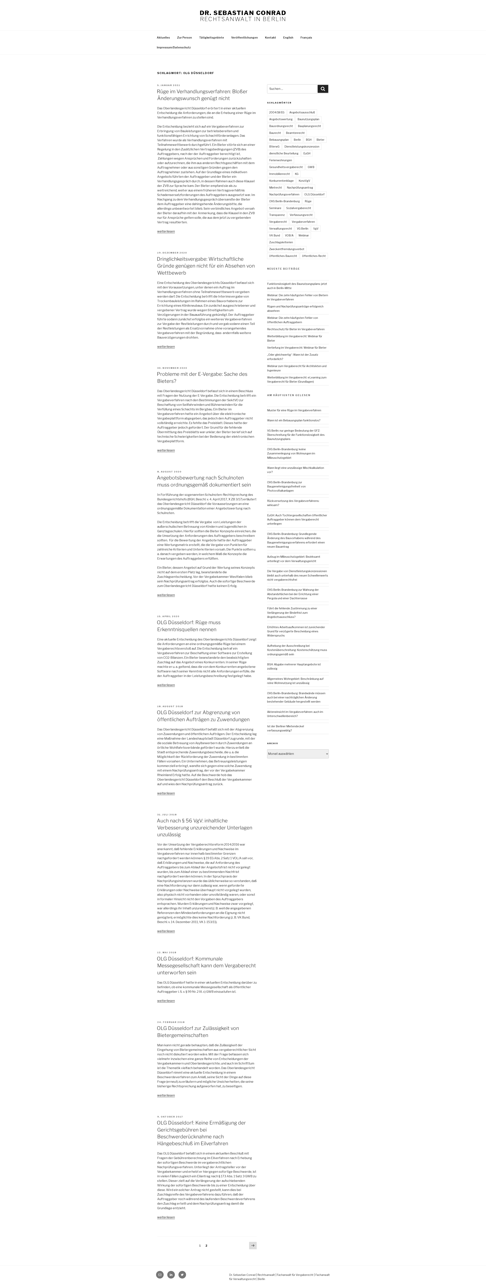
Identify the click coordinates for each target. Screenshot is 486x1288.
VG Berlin (302, 228)
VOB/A (289, 235)
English (288, 37)
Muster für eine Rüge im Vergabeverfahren (294, 410)
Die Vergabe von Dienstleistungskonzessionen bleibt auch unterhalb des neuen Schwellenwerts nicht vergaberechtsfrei (297, 575)
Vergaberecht (278, 221)
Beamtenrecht (295, 132)
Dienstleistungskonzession (301, 146)
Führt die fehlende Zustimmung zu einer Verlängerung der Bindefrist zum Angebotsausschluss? (292, 612)
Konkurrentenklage (281, 180)
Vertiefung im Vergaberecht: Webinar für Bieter (297, 347)
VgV (316, 228)
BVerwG (274, 146)
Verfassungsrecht (301, 214)
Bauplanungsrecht (309, 126)
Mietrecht (275, 187)
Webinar (303, 235)
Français (306, 37)
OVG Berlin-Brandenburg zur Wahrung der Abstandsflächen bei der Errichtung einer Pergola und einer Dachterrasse (293, 594)
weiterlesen (166, 231)
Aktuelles (163, 37)
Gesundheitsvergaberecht (286, 167)
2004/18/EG (276, 112)
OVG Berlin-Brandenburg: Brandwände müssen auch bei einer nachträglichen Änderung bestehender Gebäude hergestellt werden (296, 697)
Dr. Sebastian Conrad (243, 13)
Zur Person (184, 37)
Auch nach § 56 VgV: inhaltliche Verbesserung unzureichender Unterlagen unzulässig (204, 827)
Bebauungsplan (279, 139)
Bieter (320, 139)
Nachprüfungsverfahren (284, 194)
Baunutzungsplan (308, 119)
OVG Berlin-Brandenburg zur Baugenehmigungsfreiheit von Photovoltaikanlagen (286, 486)
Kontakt (270, 37)
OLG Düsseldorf (314, 194)
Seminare (275, 208)
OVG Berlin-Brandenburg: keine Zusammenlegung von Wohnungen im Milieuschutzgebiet (291, 453)
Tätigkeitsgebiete (211, 37)
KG (296, 173)
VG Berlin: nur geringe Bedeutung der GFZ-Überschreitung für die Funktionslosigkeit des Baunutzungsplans (296, 435)
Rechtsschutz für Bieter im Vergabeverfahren (296, 329)
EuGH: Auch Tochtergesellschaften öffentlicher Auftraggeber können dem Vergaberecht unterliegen (297, 519)
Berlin (297, 139)
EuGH (306, 153)
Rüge (308, 201)
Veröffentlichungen (244, 37)
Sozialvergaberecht (298, 208)
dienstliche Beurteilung (283, 153)
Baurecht (275, 132)
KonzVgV (304, 180)
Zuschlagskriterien (281, 242)
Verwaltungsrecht (280, 228)
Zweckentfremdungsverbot (286, 249)
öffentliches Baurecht (283, 255)
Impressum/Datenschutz (174, 47)
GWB (311, 167)
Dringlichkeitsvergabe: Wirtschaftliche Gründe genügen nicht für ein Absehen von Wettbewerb (206, 266)
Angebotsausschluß (302, 112)
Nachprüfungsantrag (300, 187)
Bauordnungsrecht (281, 126)
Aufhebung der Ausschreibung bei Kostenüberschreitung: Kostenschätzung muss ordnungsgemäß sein (297, 650)
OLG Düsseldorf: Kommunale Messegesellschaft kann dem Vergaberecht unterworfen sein (206, 965)
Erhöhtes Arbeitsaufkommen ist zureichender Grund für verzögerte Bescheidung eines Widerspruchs (296, 631)
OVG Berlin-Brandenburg (284, 201)
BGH (309, 139)
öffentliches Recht (314, 255)
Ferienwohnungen (280, 160)
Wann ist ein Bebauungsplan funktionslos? (293, 420)
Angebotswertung (281, 119)
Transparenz (277, 214)
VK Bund (274, 235)
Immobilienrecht (279, 173)
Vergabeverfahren (303, 221)
